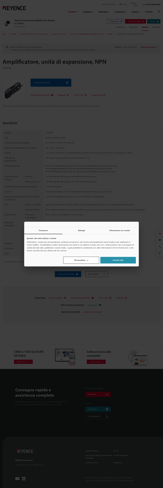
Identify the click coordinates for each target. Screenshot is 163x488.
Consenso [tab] (43, 230)
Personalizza (79, 260)
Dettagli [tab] (81, 230)
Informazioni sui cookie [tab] (119, 230)
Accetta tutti (118, 260)
